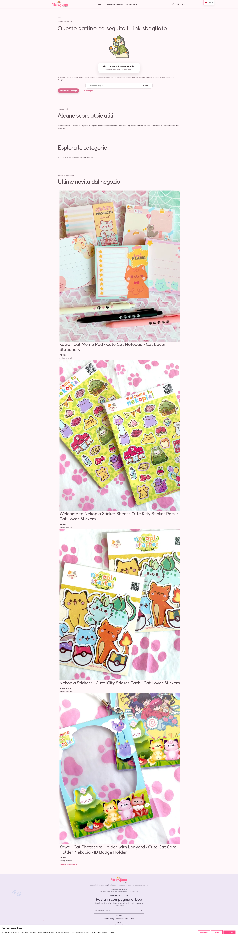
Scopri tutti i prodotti (68, 865)
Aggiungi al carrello (66, 358)
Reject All (217, 932)
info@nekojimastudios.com (119, 889)
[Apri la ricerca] (173, 4)
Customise (204, 932)
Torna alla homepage (68, 91)
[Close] (236, 927)
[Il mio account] (178, 4)
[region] (119, 930)
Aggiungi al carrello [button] (66, 527)
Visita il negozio (88, 91)
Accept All (229, 932)
